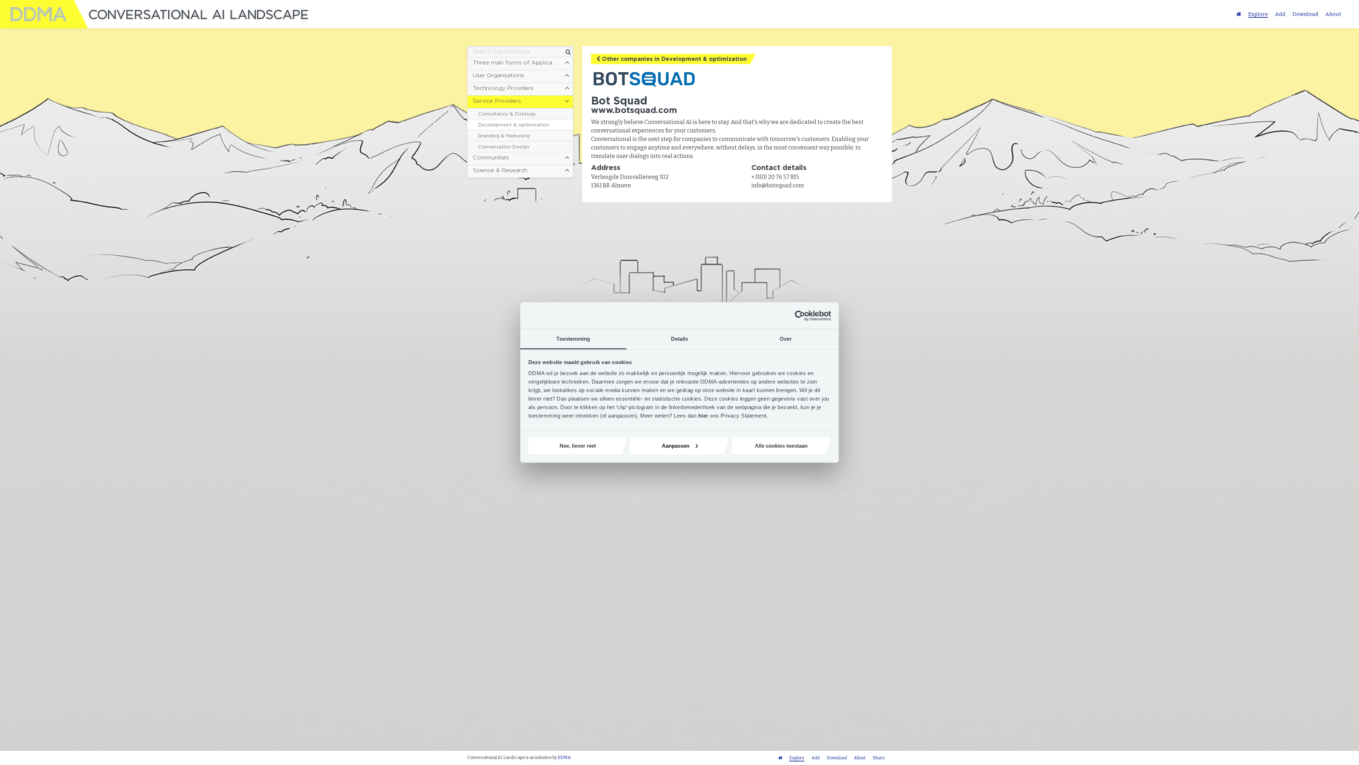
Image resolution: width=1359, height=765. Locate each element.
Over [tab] (786, 339)
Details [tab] (679, 339)
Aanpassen (675, 445)
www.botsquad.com (634, 110)
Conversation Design (503, 146)
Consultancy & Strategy (507, 114)
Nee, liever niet (578, 445)
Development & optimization (513, 125)
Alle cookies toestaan (781, 445)
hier (704, 416)
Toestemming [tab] (573, 339)
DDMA (564, 757)
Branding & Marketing (504, 135)
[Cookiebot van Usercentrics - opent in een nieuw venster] (800, 315)
